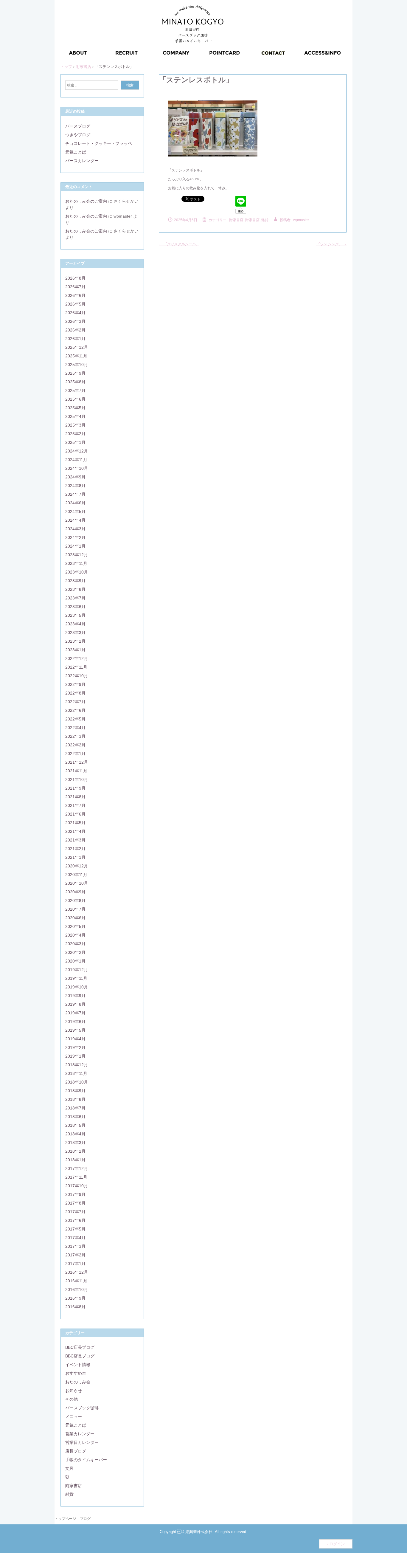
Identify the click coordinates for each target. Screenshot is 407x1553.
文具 (69, 1468)
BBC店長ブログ (79, 1347)
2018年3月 (75, 1142)
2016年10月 (76, 1289)
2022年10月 (76, 675)
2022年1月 (75, 753)
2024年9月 (75, 477)
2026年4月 (75, 312)
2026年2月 (75, 330)
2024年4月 (75, 520)
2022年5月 (75, 719)
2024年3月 (75, 528)
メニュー (73, 1416)
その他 (71, 1399)
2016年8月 (75, 1306)
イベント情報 (77, 1364)
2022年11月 (76, 667)
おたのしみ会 (77, 1382)
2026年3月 (75, 321)
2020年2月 (75, 952)
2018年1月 (75, 1159)
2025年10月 (76, 364)
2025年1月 (75, 442)
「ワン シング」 (331, 244)
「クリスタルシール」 (179, 244)
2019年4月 (75, 1038)
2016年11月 (76, 1280)
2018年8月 (75, 1099)
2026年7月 (75, 286)
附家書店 (236, 220)
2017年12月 (76, 1168)
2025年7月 (75, 390)
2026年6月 (75, 295)
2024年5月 (75, 511)
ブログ (85, 1519)
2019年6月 (75, 1021)
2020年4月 (75, 935)
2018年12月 (76, 1064)
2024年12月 (76, 451)
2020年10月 (76, 883)
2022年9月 (75, 684)
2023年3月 (75, 632)
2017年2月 (75, 1255)
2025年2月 (75, 433)
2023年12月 (76, 554)
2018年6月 (75, 1116)
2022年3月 (75, 736)
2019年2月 (75, 1047)
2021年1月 (75, 857)
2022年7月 (75, 701)
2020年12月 (76, 866)
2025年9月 (75, 373)
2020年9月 (75, 891)
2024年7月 (75, 494)
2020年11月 (76, 874)
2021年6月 (75, 814)
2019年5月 (75, 1030)
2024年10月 (76, 468)
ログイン (337, 1544)
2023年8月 (75, 589)
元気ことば (75, 152)
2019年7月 (75, 1012)
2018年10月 (76, 1082)
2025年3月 (75, 425)
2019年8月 (75, 1004)
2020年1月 (75, 961)
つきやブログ (77, 134)
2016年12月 (76, 1272)
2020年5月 (75, 926)
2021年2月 (75, 848)
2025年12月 (76, 347)
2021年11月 (76, 770)
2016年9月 (75, 1298)
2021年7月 (75, 805)
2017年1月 (75, 1263)
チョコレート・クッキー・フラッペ (98, 143)
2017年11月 (76, 1177)
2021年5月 (75, 822)
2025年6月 (75, 399)
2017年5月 (75, 1229)
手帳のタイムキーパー (86, 1459)
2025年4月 (75, 416)
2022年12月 (76, 658)
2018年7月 (75, 1108)
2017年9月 (75, 1194)
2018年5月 (75, 1125)
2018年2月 (75, 1151)
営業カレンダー (79, 1433)
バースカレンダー (82, 160)
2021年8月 (75, 796)
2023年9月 (75, 580)
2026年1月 (75, 338)
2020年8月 (75, 900)
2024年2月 (75, 537)
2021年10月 (76, 779)
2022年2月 (75, 745)
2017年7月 (75, 1211)
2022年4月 (75, 727)
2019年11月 (76, 978)
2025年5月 (75, 407)
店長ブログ (75, 1451)
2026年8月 (75, 278)
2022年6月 (75, 710)
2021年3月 (75, 840)
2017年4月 (75, 1237)
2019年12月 (76, 969)
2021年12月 (76, 762)
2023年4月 (75, 623)
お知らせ (73, 1390)
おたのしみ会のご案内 (86, 201)
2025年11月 (76, 356)
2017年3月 (75, 1246)
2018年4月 (75, 1134)
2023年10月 (76, 572)
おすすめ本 (75, 1373)
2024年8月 (75, 485)
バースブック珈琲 (82, 1407)
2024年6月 (75, 502)
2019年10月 (76, 987)
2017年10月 (76, 1185)
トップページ (65, 1519)
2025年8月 (75, 381)
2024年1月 (75, 546)
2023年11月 (76, 563)
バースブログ (77, 126)
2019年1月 (75, 1056)
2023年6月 (75, 606)
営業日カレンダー (82, 1442)
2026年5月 (75, 304)
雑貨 (69, 1494)
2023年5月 (75, 615)
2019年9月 (75, 995)
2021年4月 (75, 831)
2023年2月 (75, 641)
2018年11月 (76, 1073)
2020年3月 (75, 943)
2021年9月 (75, 788)
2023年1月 (75, 649)
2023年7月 (75, 598)
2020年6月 (75, 917)
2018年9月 (75, 1090)
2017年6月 (75, 1220)
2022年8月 (75, 693)
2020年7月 (75, 909)
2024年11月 (76, 459)
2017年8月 (75, 1203)
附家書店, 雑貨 (256, 220)
